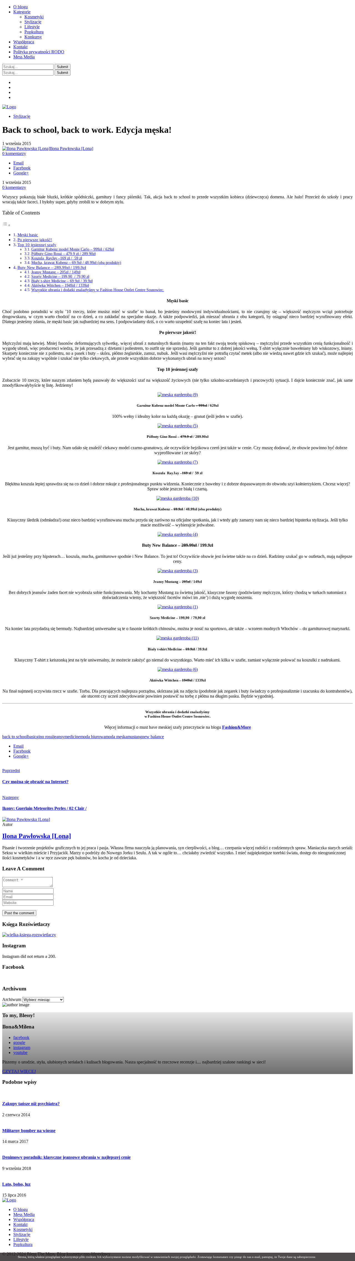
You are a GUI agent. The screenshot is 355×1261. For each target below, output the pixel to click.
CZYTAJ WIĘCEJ (19, 1071)
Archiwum (11, 999)
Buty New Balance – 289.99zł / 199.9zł (51, 267)
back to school (14, 736)
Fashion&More (236, 727)
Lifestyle (32, 26)
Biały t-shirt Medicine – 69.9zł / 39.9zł (62, 281)
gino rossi (44, 736)
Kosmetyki (34, 16)
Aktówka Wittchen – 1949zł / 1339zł (60, 285)
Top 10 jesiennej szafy (36, 244)
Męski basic (27, 234)
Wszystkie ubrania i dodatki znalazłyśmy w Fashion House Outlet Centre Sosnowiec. (97, 290)
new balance (153, 736)
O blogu (20, 6)
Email (18, 163)
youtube (20, 1052)
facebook (21, 1037)
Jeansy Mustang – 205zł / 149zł (55, 272)
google (19, 1042)
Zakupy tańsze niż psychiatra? (31, 1103)
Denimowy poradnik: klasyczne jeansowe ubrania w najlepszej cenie (66, 1157)
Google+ (21, 173)
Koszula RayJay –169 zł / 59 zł (56, 258)
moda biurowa (92, 736)
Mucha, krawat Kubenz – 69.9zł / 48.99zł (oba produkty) (76, 263)
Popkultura (34, 31)
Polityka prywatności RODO (38, 51)
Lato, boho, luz (16, 1184)
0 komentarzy (14, 153)
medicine (72, 736)
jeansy (58, 736)
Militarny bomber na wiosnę (28, 1130)
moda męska (116, 736)
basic (31, 736)
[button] (62, 67)
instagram (21, 1047)
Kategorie (22, 11)
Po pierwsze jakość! (34, 239)
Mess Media (24, 56)
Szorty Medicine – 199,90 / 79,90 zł (60, 276)
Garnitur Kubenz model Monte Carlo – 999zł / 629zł (72, 249)
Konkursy (33, 36)
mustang (134, 736)
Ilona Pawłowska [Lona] (71, 148)
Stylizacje (32, 21)
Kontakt (20, 46)
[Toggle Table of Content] (6, 225)
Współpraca (23, 41)
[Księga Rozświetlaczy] (29, 934)
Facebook (22, 168)
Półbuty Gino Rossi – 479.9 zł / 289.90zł (63, 254)
